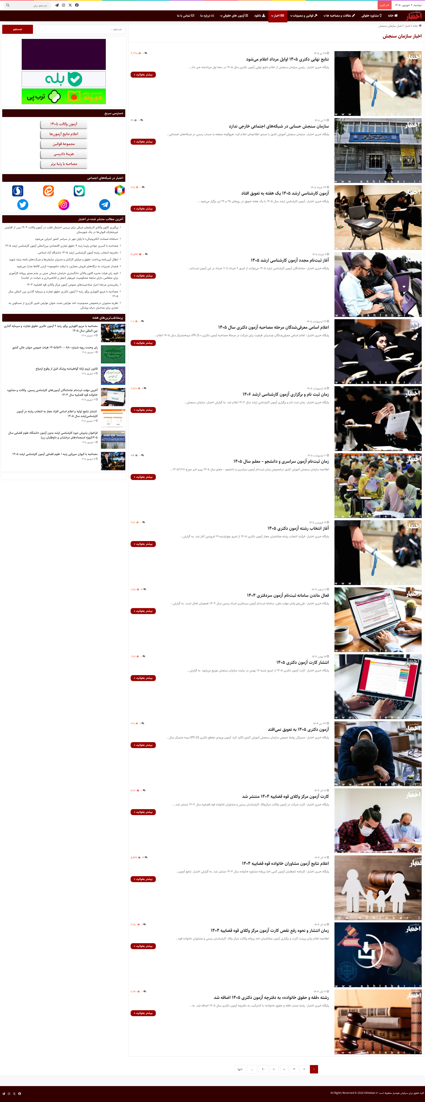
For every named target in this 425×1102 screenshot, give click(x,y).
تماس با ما (184, 15)
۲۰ (263, 1069)
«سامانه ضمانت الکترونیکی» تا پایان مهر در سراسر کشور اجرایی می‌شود (76, 238)
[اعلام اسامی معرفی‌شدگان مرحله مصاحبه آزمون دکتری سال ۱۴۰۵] (378, 351)
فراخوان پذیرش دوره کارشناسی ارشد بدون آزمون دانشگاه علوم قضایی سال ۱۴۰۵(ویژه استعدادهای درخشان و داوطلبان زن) (53, 435)
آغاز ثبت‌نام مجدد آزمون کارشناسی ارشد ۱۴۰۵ (290, 260)
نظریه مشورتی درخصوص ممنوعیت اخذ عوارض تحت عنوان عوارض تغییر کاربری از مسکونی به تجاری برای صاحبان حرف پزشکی (63, 305)
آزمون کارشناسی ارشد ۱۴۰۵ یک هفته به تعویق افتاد (285, 193)
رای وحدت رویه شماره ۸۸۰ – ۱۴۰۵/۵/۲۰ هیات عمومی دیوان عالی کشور (55, 347)
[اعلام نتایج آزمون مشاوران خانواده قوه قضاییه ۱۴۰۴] (378, 887)
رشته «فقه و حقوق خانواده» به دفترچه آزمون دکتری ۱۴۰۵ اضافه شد (271, 997)
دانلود (258, 15)
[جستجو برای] (7, 6)
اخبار (277, 15)
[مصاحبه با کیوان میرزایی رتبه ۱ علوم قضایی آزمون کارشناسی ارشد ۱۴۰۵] (113, 461)
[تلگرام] (57, 5)
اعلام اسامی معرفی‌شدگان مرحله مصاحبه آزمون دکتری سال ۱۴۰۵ (273, 327)
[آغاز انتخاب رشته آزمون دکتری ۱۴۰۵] (378, 552)
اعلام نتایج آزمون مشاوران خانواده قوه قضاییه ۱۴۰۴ (285, 863)
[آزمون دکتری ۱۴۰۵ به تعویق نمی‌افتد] (378, 753)
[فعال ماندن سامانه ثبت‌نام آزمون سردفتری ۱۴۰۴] (378, 619)
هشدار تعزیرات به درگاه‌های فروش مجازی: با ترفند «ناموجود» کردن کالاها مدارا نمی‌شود (67, 266)
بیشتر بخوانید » (143, 74)
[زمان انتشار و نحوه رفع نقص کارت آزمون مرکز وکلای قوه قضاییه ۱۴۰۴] (378, 954)
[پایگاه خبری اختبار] (413, 16)
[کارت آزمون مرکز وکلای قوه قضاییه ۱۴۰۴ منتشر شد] (378, 820)
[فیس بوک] (76, 5)
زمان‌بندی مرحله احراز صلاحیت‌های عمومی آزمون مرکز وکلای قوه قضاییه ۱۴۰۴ (72, 284)
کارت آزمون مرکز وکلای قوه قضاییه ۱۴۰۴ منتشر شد (285, 796)
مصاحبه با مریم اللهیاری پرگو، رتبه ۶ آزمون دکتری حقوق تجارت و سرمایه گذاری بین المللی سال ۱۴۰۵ (63, 294)
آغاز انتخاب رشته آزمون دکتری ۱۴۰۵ (298, 528)
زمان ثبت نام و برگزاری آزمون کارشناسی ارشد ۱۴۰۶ (286, 394)
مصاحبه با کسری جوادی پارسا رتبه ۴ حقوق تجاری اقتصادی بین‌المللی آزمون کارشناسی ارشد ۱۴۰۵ (61, 245)
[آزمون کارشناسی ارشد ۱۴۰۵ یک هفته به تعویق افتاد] (378, 217)
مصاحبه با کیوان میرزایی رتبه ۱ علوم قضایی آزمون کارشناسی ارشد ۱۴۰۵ (55, 454)
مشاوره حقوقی (370, 15)
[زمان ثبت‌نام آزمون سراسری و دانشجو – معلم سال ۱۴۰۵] (378, 485)
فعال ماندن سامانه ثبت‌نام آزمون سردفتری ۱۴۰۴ (288, 595)
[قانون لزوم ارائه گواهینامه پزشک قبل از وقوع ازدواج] (113, 376)
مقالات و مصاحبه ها (339, 15)
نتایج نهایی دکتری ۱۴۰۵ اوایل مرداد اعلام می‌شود (287, 59)
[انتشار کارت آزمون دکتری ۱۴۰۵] (378, 686)
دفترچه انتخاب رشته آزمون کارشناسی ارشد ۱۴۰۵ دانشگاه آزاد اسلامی (78, 252)
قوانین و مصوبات (303, 15)
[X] (70, 5)
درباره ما (205, 15)
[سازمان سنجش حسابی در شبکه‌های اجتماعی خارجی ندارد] (378, 150)
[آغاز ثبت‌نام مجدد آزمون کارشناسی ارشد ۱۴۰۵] (378, 284)
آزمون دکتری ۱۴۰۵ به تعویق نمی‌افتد (298, 729)
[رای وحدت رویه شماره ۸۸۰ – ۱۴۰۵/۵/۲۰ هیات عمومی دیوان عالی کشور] (113, 354)
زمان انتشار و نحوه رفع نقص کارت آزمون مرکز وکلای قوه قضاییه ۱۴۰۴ (270, 930)
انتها (240, 1069)
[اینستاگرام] (63, 5)
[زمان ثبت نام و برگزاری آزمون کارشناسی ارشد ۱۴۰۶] (378, 418)
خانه (391, 15)
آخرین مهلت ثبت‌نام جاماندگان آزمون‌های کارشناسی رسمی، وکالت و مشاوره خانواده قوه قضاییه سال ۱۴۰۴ (52, 392)
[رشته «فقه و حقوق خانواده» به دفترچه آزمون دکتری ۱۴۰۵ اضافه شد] (378, 1021)
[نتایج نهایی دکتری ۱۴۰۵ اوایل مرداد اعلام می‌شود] (378, 83)
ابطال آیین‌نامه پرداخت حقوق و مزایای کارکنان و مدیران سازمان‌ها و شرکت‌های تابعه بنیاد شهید (63, 259)
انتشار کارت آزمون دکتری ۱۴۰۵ (302, 662)
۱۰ (274, 1069)
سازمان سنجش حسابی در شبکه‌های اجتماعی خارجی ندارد (279, 126)
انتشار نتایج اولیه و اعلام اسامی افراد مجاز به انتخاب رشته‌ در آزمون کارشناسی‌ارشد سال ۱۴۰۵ (57, 414)
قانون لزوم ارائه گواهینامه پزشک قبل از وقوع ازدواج (67, 368)
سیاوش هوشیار (400, 1093)
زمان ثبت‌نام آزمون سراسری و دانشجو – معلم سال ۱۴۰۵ (281, 461)
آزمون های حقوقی (234, 15)
